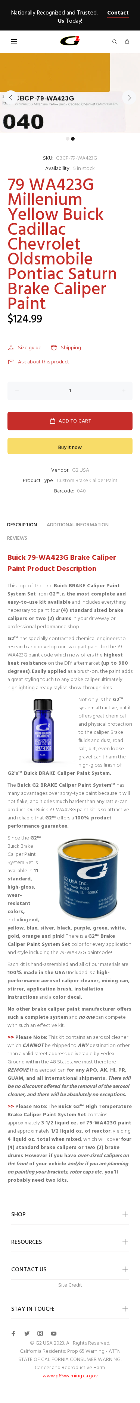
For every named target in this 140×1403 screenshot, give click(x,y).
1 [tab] (67, 139)
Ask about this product (43, 362)
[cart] (127, 42)
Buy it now (70, 447)
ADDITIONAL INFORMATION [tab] (78, 525)
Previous (11, 97)
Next (129, 97)
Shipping (71, 348)
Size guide (29, 348)
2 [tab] (73, 139)
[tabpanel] (70, 93)
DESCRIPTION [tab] (22, 525)
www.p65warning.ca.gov (70, 1376)
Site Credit (70, 1285)
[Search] (116, 42)
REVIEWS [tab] (17, 538)
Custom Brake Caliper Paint (87, 480)
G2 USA (80, 470)
